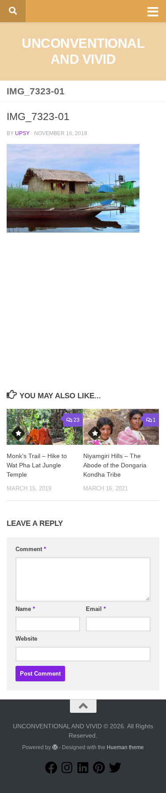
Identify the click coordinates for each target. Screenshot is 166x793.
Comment (30, 549)
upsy (22, 133)
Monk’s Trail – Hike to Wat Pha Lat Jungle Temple (37, 465)
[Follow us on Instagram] (67, 768)
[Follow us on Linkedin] (83, 768)
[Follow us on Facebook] (51, 768)
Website (26, 638)
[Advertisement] (83, 321)
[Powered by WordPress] (55, 747)
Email (96, 609)
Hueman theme (125, 747)
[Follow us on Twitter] (115, 768)
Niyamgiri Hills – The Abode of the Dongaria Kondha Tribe (115, 465)
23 (76, 420)
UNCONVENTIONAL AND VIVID (83, 51)
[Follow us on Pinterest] (99, 768)
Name (25, 609)
